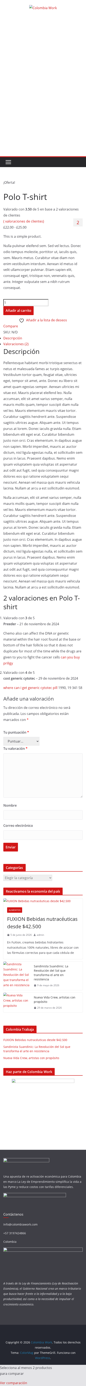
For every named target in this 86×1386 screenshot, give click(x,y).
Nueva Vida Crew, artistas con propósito (54, 999)
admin (40, 935)
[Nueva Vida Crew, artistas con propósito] (16, 1003)
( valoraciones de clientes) (23, 221)
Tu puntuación (16, 732)
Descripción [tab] (12, 338)
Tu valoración (15, 748)
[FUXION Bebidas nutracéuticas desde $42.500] (43, 901)
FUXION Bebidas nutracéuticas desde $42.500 (42, 922)
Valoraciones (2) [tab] (16, 344)
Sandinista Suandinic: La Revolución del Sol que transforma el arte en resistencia (51, 972)
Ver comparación (13, 1383)
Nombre (10, 805)
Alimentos (14, 910)
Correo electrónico (18, 825)
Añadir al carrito (18, 310)
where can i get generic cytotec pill (30, 687)
